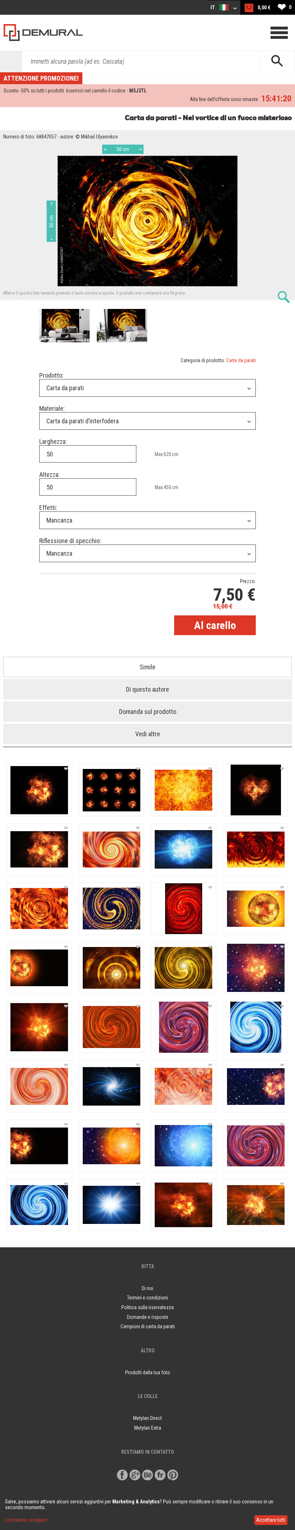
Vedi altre (147, 734)
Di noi (147, 1288)
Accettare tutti (270, 1520)
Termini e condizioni (147, 1298)
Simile (147, 667)
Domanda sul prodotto (147, 711)
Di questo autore (147, 689)
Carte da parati (241, 360)
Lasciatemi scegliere (26, 1520)
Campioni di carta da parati (148, 1326)
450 (167, 487)
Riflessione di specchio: (70, 541)
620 (167, 454)
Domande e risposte (147, 1317)
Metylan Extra (147, 1428)
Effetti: (48, 507)
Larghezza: (53, 441)
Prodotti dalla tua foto (147, 1372)
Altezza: (49, 474)
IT (213, 7)
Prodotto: (51, 375)
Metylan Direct (147, 1418)
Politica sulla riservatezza (147, 1307)
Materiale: (52, 408)
